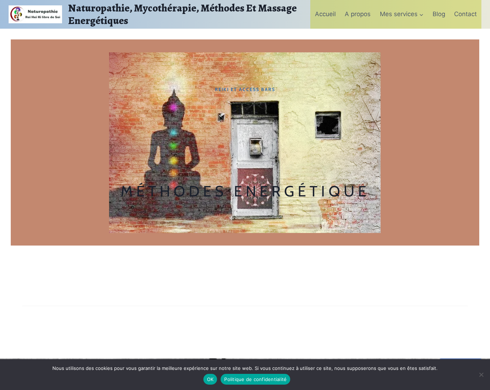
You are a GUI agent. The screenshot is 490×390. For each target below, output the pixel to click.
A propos (358, 14)
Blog (439, 14)
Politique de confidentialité (255, 379)
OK (210, 379)
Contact (465, 14)
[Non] (481, 374)
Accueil (325, 14)
